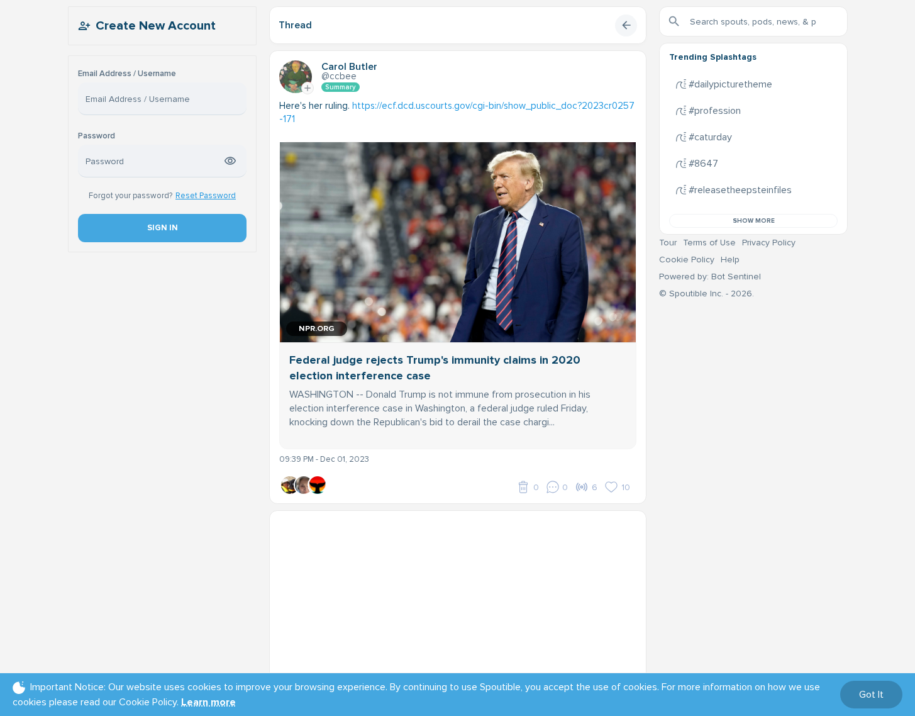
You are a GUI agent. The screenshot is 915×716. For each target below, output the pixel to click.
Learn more (208, 702)
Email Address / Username (127, 74)
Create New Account (156, 25)
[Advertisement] (457, 599)
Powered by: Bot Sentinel (710, 276)
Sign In (162, 228)
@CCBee (339, 76)
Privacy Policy (769, 242)
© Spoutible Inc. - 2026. (706, 293)
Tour (668, 242)
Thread (295, 25)
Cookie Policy (686, 259)
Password (96, 136)
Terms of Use (709, 242)
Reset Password (205, 196)
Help (730, 259)
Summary (340, 87)
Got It (871, 694)
